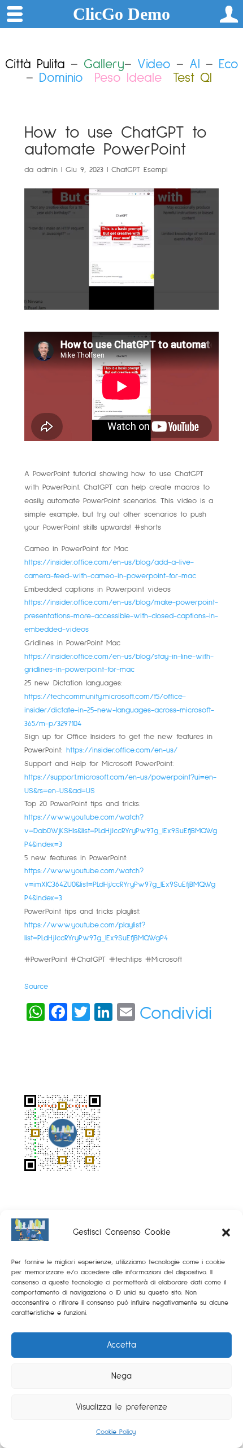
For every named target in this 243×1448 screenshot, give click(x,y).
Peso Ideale (128, 78)
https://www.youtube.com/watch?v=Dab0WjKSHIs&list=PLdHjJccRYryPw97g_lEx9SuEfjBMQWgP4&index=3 (120, 830)
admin (47, 170)
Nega (121, 1376)
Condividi (176, 1014)
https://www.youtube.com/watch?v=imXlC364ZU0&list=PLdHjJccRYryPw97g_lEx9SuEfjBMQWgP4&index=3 (119, 884)
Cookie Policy (116, 1432)
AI (194, 64)
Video (154, 64)
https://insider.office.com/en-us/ (121, 750)
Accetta (121, 1345)
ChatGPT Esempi (139, 170)
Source (36, 987)
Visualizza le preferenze (121, 1407)
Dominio (61, 78)
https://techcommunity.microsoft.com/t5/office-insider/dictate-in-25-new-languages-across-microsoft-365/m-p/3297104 (119, 710)
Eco (228, 64)
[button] (226, 1232)
